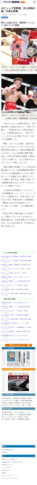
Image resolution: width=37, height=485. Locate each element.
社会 (25, 14)
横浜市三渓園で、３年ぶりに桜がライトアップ (17, 277)
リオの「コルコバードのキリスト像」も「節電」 (17, 268)
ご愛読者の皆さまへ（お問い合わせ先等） (12, 462)
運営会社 (4, 472)
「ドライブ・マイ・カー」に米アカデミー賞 (16, 339)
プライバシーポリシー (7, 475)
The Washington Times (7, 449)
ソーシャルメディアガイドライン (10, 478)
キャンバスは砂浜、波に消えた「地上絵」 (15, 273)
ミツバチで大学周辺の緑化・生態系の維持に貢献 (17, 293)
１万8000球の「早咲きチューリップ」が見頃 (16, 323)
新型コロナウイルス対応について (10, 459)
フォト (20, 14)
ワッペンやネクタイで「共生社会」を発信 (15, 285)
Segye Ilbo (4, 452)
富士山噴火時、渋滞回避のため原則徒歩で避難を (17, 256)
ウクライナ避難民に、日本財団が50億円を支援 (16, 331)
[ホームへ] (11, 2)
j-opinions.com (5, 470)
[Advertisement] (18, 240)
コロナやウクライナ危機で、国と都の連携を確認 (17, 260)
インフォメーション (7, 467)
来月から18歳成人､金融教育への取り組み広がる (17, 264)
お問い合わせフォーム (7, 464)
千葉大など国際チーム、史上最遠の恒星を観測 (16, 281)
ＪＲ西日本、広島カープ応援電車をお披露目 (16, 289)
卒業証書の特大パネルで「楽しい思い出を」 (16, 335)
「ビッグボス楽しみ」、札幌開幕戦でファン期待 (17, 327)
